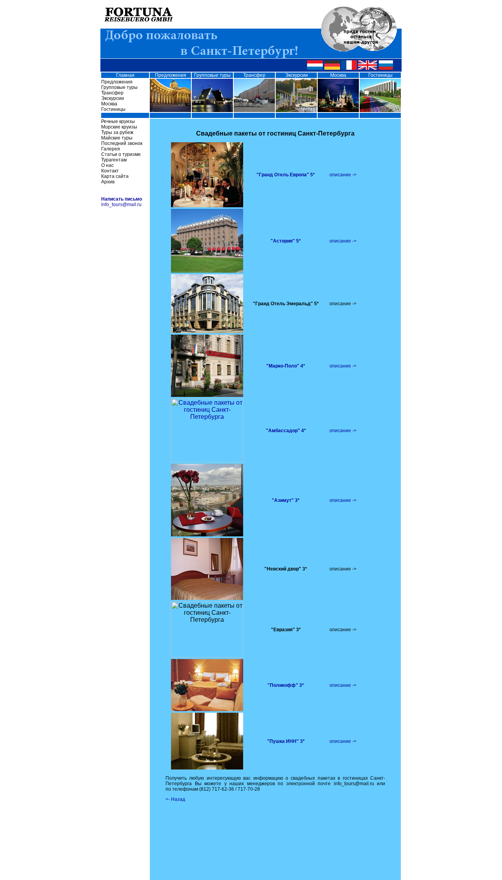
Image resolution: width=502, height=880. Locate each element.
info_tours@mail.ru (121, 204)
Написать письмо (121, 199)
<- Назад (175, 799)
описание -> (342, 174)
